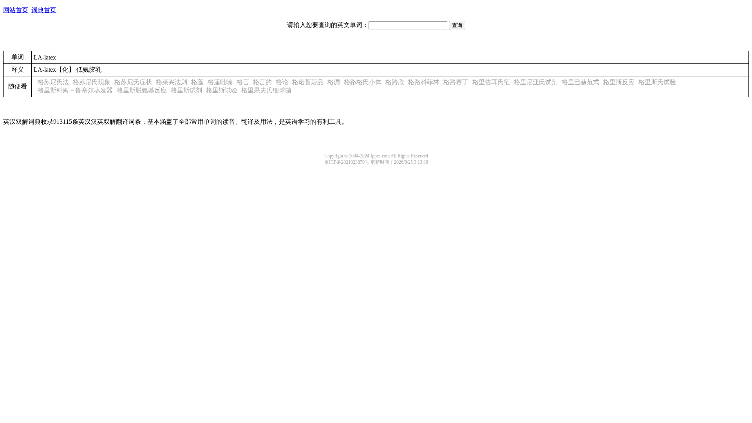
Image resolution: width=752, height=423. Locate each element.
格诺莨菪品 (308, 82)
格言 (243, 82)
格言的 (262, 82)
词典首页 (43, 10)
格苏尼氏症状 (133, 82)
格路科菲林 (423, 82)
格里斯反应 (618, 82)
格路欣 (394, 82)
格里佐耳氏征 (491, 82)
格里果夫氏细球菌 (266, 90)
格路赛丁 (455, 82)
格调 (333, 82)
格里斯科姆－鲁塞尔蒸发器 (75, 90)
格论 (282, 82)
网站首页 (15, 10)
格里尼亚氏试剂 (536, 82)
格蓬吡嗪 (220, 82)
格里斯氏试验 (657, 82)
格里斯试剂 (186, 90)
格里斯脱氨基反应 (142, 90)
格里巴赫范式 (580, 82)
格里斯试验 (221, 90)
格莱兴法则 (171, 82)
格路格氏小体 (362, 82)
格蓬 (197, 82)
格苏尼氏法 (53, 82)
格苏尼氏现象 (91, 82)
